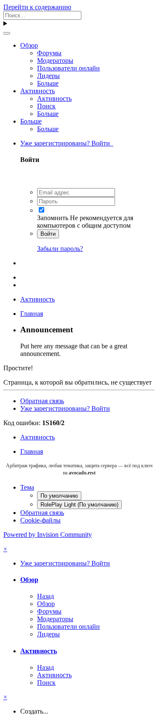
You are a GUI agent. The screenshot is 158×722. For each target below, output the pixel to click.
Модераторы (55, 60)
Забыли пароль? (60, 248)
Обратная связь (42, 400)
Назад (45, 596)
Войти (48, 234)
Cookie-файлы (40, 520)
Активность (37, 90)
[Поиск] (6, 33)
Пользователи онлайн (68, 68)
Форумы (49, 53)
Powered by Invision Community (47, 534)
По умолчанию (59, 496)
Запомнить (52, 217)
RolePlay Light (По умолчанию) (79, 504)
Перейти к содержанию (37, 7)
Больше (48, 83)
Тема (27, 487)
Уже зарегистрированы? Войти (66, 143)
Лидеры (48, 75)
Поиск (46, 106)
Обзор (29, 45)
